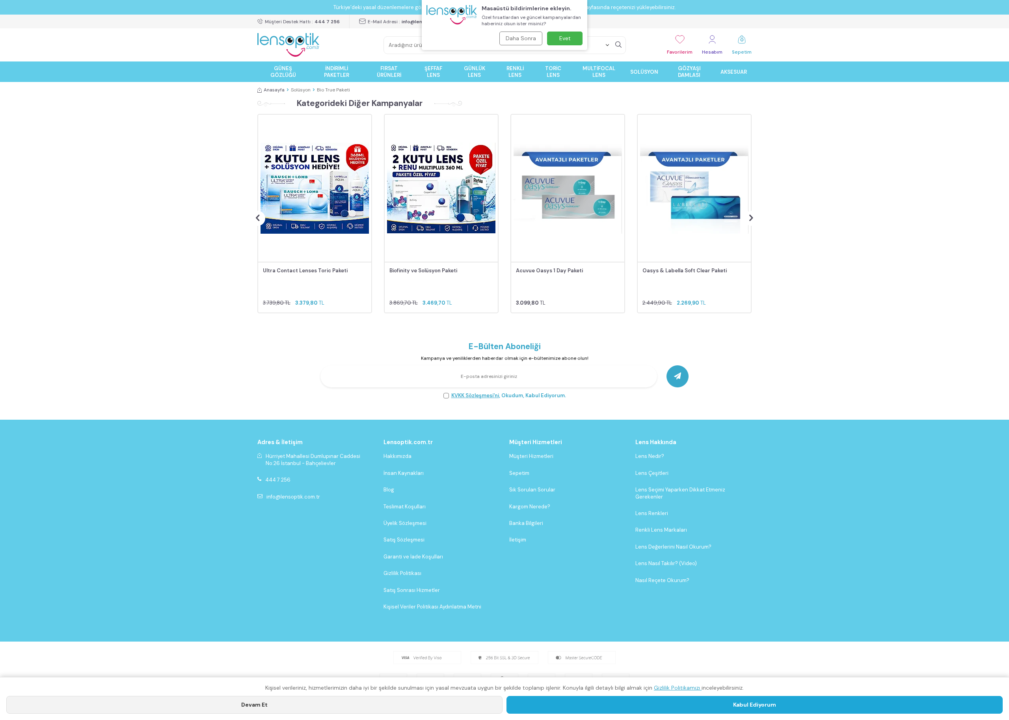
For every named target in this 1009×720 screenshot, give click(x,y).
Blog (388, 489)
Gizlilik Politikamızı (678, 687)
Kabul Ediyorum (754, 704)
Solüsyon (301, 90)
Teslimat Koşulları (404, 506)
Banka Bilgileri (526, 523)
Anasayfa (274, 90)
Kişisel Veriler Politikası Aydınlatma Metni (432, 606)
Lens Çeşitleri (651, 473)
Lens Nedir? (649, 456)
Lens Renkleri (651, 513)
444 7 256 (277, 479)
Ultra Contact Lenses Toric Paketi (305, 270)
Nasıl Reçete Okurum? (662, 580)
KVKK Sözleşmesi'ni (475, 395)
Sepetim (519, 473)
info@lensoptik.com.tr (293, 496)
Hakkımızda (397, 456)
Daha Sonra (521, 38)
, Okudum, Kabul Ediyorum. (508, 395)
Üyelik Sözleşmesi (404, 523)
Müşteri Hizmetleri (531, 456)
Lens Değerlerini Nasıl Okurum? (673, 546)
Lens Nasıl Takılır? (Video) (666, 563)
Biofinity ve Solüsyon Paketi (423, 270)
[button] (257, 218)
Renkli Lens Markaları (661, 530)
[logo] (288, 45)
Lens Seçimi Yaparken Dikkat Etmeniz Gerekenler (680, 493)
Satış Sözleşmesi (403, 539)
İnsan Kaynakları (403, 473)
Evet (565, 38)
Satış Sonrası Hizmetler (411, 590)
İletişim (517, 539)
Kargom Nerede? (529, 506)
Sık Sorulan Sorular (532, 489)
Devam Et (254, 704)
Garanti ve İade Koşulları (413, 556)
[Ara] (618, 45)
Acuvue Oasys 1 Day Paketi (549, 270)
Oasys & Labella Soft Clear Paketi (684, 270)
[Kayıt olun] (677, 376)
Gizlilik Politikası (402, 573)
